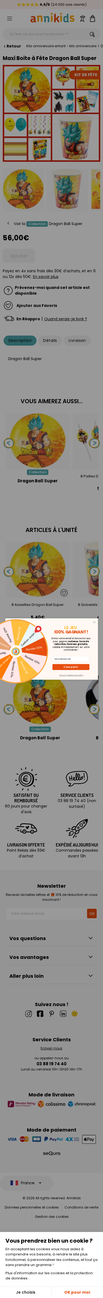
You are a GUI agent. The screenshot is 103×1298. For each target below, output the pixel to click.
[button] (70, 667)
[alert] (51, 649)
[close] (94, 622)
